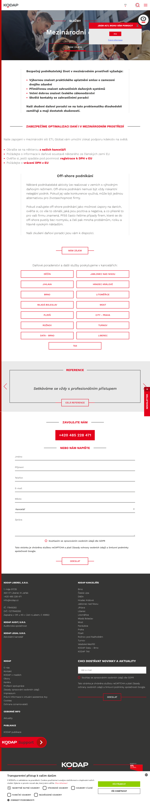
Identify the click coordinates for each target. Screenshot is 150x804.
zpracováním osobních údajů (79, 541)
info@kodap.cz (11, 600)
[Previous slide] (5, 386)
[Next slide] (144, 386)
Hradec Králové (86, 600)
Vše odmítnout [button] (119, 791)
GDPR (131, 677)
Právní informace (115, 40)
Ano (115, 34)
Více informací (61, 783)
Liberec (81, 611)
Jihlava (81, 607)
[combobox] (146, 774)
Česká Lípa (83, 593)
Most (80, 622)
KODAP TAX (84, 651)
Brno (80, 589)
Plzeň (80, 633)
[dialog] (75, 787)
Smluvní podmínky (118, 547)
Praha (81, 629)
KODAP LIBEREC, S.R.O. (16, 582)
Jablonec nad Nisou (88, 604)
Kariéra (7, 682)
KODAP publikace (12, 732)
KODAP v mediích (12, 675)
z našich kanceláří (53, 149)
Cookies (8, 700)
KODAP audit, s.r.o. (15, 622)
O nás (7, 667)
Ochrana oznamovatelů (16, 704)
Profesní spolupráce (14, 686)
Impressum (9, 693)
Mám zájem (75, 47)
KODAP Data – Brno (88, 648)
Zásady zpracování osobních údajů (21, 689)
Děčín (81, 596)
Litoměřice (83, 615)
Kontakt (8, 671)
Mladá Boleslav (85, 618)
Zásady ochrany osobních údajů (89, 547)
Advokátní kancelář (13, 637)
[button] (50, 800)
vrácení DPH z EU (36, 162)
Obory (7, 678)
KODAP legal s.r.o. (15, 633)
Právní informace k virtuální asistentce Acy (25, 697)
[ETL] (136, 768)
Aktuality (8, 718)
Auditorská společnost (15, 626)
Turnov (81, 640)
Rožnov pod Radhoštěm (90, 637)
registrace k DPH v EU (76, 158)
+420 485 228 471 (75, 435)
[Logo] (11, 5)
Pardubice (83, 626)
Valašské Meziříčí (86, 644)
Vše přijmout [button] (119, 784)
